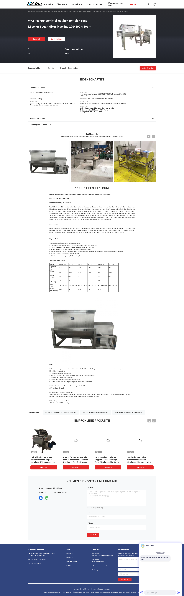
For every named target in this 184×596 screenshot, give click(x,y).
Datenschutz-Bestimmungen (101, 589)
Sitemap (76, 589)
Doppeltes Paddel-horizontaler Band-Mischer (60, 412)
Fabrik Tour (69, 557)
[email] (41, 498)
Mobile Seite (86, 589)
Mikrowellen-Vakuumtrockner (100, 566)
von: (89, 512)
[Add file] (141, 592)
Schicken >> (124, 579)
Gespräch (36, 39)
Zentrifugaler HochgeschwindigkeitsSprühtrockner (100, 554)
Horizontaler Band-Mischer (54, 11)
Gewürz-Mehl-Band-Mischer (75, 457)
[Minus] (178, 546)
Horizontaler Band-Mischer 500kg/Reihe (128, 412)
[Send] (178, 592)
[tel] (53, 498)
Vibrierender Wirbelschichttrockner (98, 560)
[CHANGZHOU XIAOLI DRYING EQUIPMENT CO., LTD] (34, 3)
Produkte (40, 11)
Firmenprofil (69, 553)
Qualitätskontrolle (71, 561)
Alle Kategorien (96, 570)
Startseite (31, 11)
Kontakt (93, 535)
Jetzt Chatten (56, 39)
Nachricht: (91, 487)
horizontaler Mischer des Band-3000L (95, 412)
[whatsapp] (47, 498)
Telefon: (90, 523)
